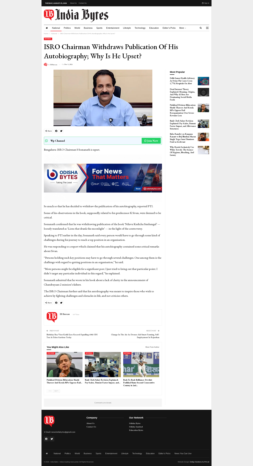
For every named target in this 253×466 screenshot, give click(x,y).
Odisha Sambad (136, 427)
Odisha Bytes (134, 423)
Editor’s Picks (169, 28)
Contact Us (83, 3)
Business (88, 28)
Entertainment (112, 28)
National (56, 28)
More (181, 28)
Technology (140, 28)
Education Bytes (136, 430)
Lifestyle (127, 28)
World (77, 28)
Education (154, 28)
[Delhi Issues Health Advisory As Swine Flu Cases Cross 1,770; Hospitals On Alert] (203, 81)
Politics (67, 28)
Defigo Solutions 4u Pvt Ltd (199, 462)
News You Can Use (182, 453)
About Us (73, 3)
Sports (99, 28)
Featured (51, 353)
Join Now (152, 140)
